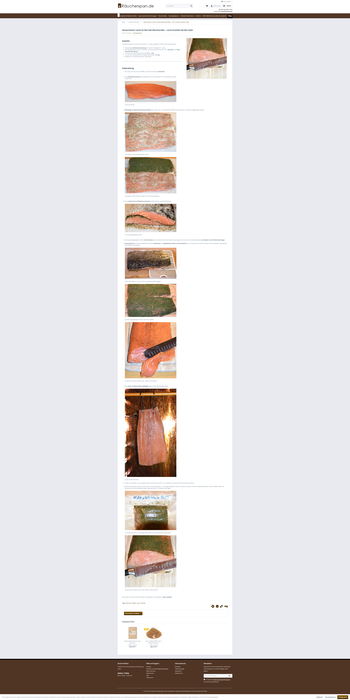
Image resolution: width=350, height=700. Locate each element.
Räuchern (129, 603)
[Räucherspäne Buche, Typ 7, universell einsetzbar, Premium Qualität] (132, 632)
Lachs (138, 603)
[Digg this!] (226, 606)
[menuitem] (179, 6)
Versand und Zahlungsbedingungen (157, 669)
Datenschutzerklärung (226, 11)
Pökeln (134, 603)
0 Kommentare (137, 33)
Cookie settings (179, 669)
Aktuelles (178, 666)
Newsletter (178, 671)
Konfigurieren (342, 697)
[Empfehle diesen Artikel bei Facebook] (218, 606)
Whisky (143, 603)
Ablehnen (319, 697)
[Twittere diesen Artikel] (213, 606)
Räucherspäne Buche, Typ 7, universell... (132, 642)
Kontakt (148, 666)
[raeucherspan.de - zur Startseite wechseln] (136, 8)
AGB (147, 675)
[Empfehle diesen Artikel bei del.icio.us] (222, 606)
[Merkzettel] (207, 6)
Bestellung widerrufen (225, 9)
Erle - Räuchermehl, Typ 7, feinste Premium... (154, 642)
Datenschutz (150, 673)
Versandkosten (171, 691)
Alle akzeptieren (330, 697)
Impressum (149, 677)
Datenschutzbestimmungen (221, 679)
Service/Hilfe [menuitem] (227, 1)
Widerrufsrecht (151, 671)
